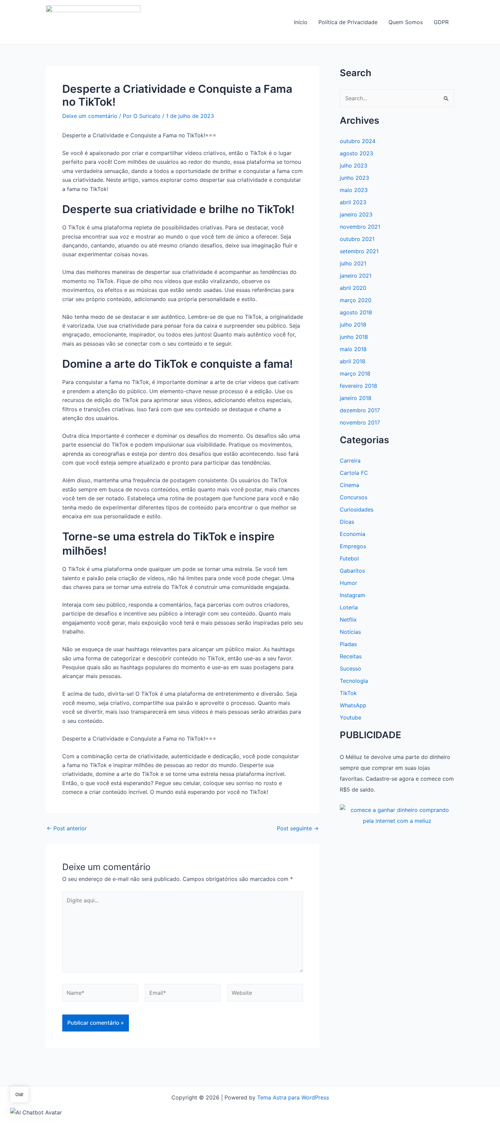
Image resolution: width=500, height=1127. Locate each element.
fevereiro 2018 (358, 385)
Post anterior (67, 828)
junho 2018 (354, 336)
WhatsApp (353, 705)
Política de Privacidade (348, 22)
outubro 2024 (358, 141)
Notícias (350, 631)
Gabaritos (352, 570)
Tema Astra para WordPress (293, 1097)
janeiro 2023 (356, 214)
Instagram (352, 595)
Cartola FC (354, 472)
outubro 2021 (357, 239)
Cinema (349, 485)
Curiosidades (356, 509)
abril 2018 (352, 361)
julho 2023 (353, 165)
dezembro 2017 (360, 410)
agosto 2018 (356, 312)
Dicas (347, 521)
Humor (348, 582)
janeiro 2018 (355, 398)
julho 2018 (353, 324)
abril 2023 (353, 202)
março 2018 (355, 373)
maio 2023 (354, 190)
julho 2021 (353, 263)
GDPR (441, 22)
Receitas (351, 656)
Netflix (348, 619)
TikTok (348, 693)
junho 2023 (354, 177)
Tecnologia (354, 680)
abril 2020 (353, 287)
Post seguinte (298, 828)
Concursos (353, 497)
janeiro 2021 (355, 275)
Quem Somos (405, 22)
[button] (36, 1112)
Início (300, 22)
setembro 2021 (359, 251)
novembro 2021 (360, 226)
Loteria (349, 607)
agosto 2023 (356, 153)
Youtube (350, 717)
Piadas (348, 644)
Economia (352, 534)
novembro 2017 (360, 422)
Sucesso (350, 668)
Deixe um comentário (89, 115)
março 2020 (355, 300)
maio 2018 (353, 349)
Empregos (353, 546)
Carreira (350, 460)
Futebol (349, 558)
